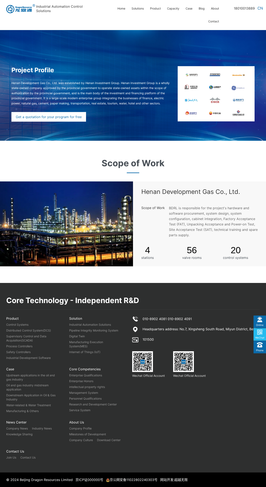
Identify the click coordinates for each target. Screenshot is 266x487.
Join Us (11, 457)
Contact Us (15, 451)
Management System (83, 392)
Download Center (109, 440)
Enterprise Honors (81, 381)
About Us (76, 422)
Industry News (42, 428)
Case (10, 369)
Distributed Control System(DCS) (28, 330)
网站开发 (167, 480)
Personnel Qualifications (85, 398)
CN (260, 8)
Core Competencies (85, 369)
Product (12, 318)
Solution (75, 318)
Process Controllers (19, 346)
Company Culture (81, 440)
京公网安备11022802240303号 (134, 480)
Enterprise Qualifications (85, 375)
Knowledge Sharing (19, 434)
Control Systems (17, 324)
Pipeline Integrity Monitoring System (93, 330)
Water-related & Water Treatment (28, 405)
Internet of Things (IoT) (84, 352)
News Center (16, 422)
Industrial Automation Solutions (90, 324)
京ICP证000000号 (89, 480)
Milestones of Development (87, 434)
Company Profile (80, 428)
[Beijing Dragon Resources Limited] (21, 8)
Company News (17, 428)
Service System (79, 410)
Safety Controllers (18, 352)
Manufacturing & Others (22, 411)
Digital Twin (77, 336)
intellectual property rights (87, 387)
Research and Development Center (93, 404)
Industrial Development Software (28, 358)
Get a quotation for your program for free (49, 117)
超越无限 (181, 480)
